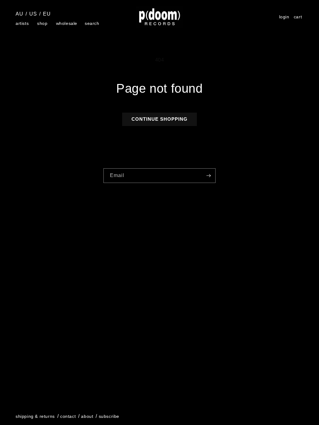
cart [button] (299, 17)
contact (68, 416)
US (33, 13)
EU (46, 13)
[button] (22, 23)
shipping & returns (35, 416)
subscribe (109, 416)
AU (19, 13)
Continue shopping (159, 119)
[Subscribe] (208, 175)
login (284, 17)
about (87, 416)
